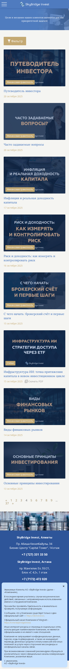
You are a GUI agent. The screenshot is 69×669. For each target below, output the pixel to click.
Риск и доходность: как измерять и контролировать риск (29, 258)
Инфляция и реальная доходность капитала (29, 200)
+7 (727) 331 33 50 (34, 554)
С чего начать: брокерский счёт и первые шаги (34, 316)
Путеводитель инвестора (22, 91)
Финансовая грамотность (20, 82)
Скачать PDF (35, 381)
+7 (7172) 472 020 (34, 579)
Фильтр (17, 41)
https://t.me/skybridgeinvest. (17, 622)
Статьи (10, 363)
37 (7, 503)
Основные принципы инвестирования (31, 483)
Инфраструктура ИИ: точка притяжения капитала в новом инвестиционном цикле (34, 374)
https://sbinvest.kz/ (35, 615)
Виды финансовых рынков (23, 430)
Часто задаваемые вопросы (24, 144)
